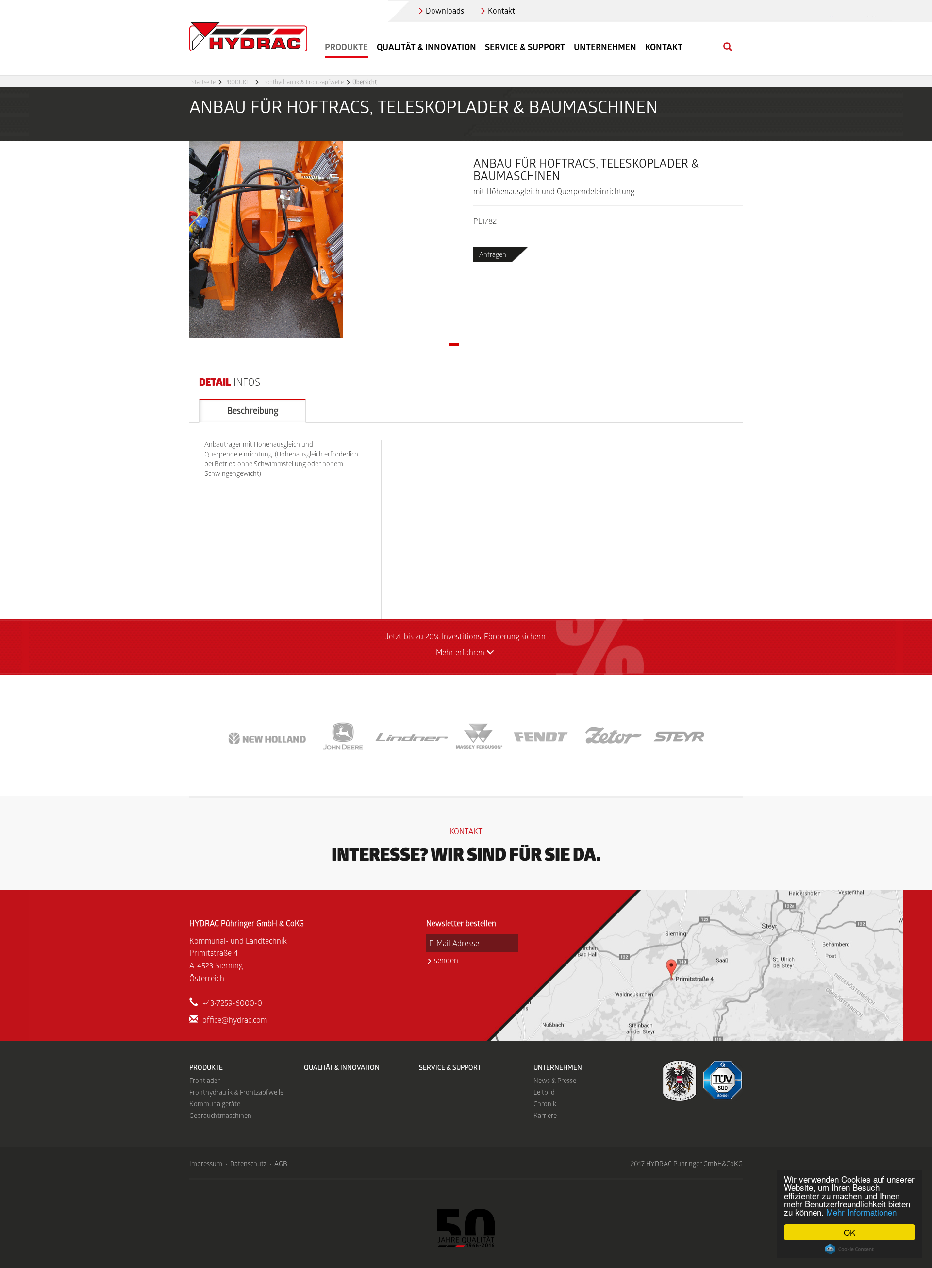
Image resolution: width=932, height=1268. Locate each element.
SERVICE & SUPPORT (525, 46)
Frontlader (204, 1080)
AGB (280, 1163)
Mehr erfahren (461, 652)
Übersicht (364, 81)
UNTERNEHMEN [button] (605, 46)
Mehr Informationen (861, 1212)
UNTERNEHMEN (557, 1067)
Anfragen (492, 254)
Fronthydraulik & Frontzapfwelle (302, 81)
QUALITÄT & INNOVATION (426, 46)
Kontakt (501, 10)
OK (849, 1232)
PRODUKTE (238, 81)
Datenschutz (248, 1163)
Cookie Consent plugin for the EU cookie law (849, 1249)
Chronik (544, 1103)
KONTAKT (663, 46)
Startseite (203, 81)
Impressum (205, 1163)
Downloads (445, 10)
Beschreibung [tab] (252, 410)
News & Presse (554, 1080)
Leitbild (544, 1092)
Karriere (545, 1115)
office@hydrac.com (234, 1019)
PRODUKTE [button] (346, 46)
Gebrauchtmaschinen (220, 1115)
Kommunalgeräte (214, 1103)
